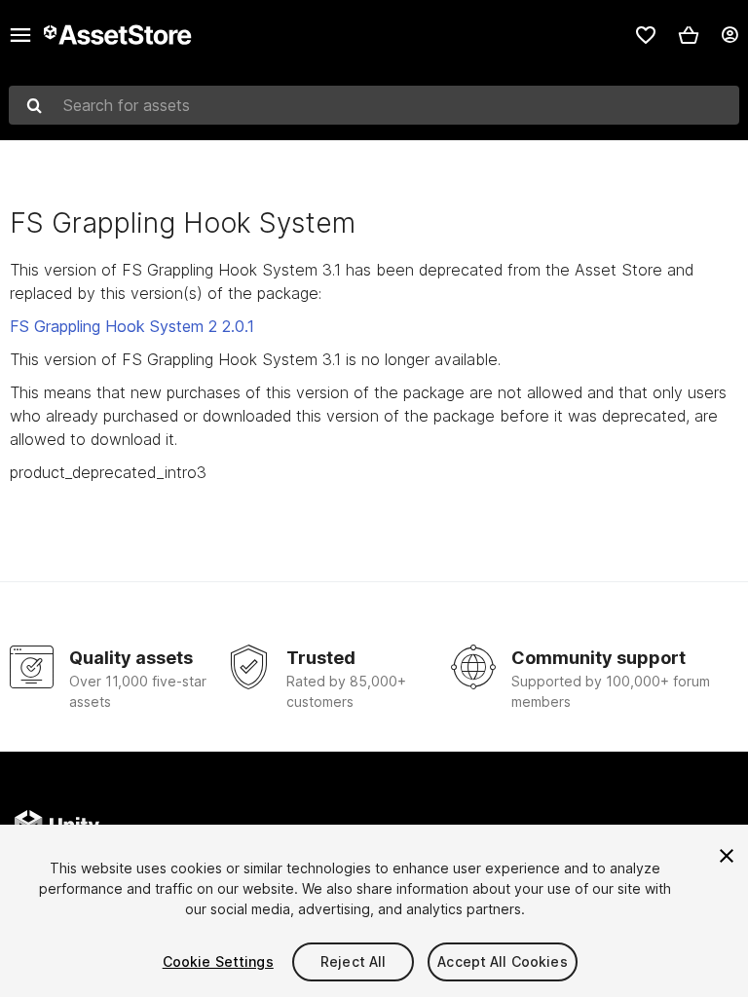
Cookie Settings (218, 961)
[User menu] (729, 35)
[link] (645, 35)
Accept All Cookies (502, 961)
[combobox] (374, 105)
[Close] (726, 855)
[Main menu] (20, 35)
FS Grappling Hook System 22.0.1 (132, 326)
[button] (688, 35)
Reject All (353, 961)
